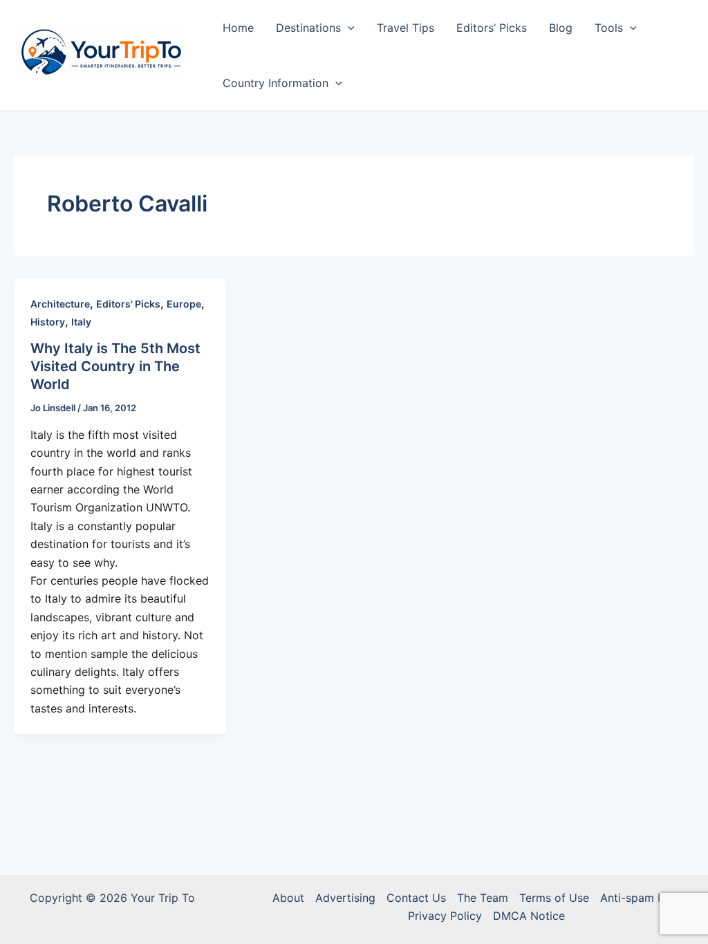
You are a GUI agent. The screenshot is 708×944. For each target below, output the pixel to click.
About (288, 898)
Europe (184, 304)
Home (238, 28)
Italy (81, 322)
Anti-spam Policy (644, 898)
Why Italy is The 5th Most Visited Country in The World (115, 366)
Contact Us (416, 898)
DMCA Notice (529, 916)
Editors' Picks (128, 304)
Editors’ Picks (491, 28)
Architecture (60, 304)
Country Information (275, 83)
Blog (560, 28)
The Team (482, 898)
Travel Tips (405, 28)
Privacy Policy (445, 916)
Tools (609, 28)
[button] (348, 27)
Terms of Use (554, 898)
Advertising (345, 898)
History (47, 322)
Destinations (308, 28)
